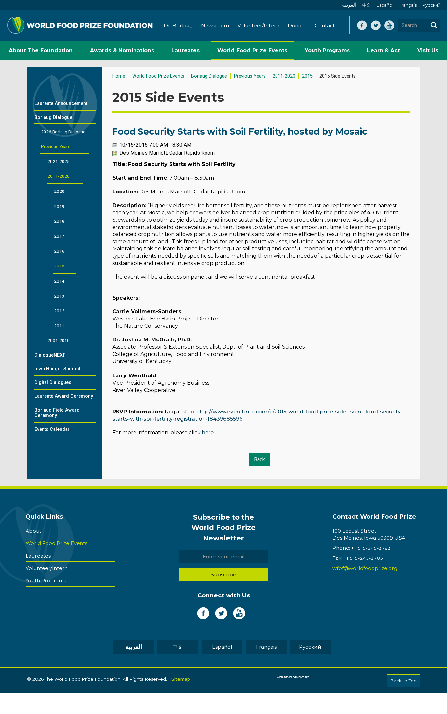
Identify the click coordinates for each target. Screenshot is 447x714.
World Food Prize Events (158, 76)
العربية (349, 5)
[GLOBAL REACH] (288, 682)
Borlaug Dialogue (209, 76)
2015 (307, 76)
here (208, 433)
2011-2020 (284, 76)
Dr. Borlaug (178, 25)
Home (118, 76)
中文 (366, 5)
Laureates (38, 556)
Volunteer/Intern (258, 25)
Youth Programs (46, 580)
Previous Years (250, 76)
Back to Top (403, 680)
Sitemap (180, 679)
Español (385, 5)
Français (408, 5)
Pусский (431, 5)
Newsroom (215, 25)
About (33, 531)
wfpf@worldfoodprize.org (364, 568)
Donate (297, 25)
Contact (325, 25)
